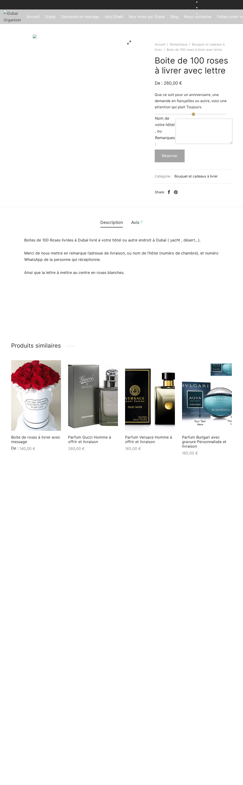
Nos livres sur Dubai (147, 16)
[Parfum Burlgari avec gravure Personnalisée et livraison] (207, 395)
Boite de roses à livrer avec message (35, 439)
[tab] (111, 222)
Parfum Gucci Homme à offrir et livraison (89, 439)
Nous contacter (198, 16)
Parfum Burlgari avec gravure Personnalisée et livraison (204, 442)
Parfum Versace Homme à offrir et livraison (148, 439)
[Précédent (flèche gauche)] (9, 392)
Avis (137, 222)
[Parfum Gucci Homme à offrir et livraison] (93, 395)
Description (111, 222)
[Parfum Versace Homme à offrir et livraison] (150, 395)
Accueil (33, 16)
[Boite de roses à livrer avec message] (36, 395)
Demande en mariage (80, 16)
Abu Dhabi (114, 16)
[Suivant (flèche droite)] (233, 392)
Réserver (170, 155)
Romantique (178, 44)
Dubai (50, 16)
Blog (174, 16)
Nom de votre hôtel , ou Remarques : (165, 131)
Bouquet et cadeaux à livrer (196, 176)
